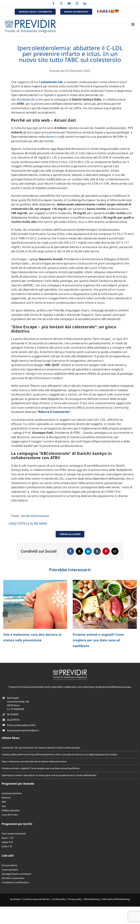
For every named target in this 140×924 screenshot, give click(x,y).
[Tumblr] (97, 551)
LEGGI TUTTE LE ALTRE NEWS (28, 523)
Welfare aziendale (10, 810)
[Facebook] (70, 551)
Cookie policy (59, 899)
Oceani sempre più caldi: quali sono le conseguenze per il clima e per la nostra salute (103, 640)
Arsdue (16, 899)
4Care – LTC (7, 837)
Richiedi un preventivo (13, 878)
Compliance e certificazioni (15, 882)
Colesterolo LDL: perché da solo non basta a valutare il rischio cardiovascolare (41, 747)
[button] (5, 614)
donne (50, 137)
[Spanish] (112, 11)
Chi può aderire (9, 865)
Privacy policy (75, 899)
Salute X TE (7, 842)
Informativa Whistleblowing (116, 899)
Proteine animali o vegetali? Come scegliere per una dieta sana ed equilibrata (40, 768)
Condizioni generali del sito (36, 899)
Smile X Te (7, 846)
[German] (117, 11)
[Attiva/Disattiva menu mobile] (133, 24)
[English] (103, 11)
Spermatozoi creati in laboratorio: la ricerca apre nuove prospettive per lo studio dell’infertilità (31, 640)
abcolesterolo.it (27, 99)
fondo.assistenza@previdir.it (21, 725)
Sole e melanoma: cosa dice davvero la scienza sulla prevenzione (34, 761)
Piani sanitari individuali (14, 833)
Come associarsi (10, 869)
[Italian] (99, 11)
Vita (4, 806)
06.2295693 (12, 714)
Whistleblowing (92, 899)
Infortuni (6, 797)
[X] (79, 551)
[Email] (114, 551)
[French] (108, 11)
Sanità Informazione (35, 516)
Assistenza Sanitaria (12, 793)
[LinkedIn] (88, 551)
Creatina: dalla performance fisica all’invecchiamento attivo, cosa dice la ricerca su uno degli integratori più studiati (59, 754)
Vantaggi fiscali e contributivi (16, 873)
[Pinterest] (106, 551)
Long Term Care (10, 814)
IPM (4, 801)
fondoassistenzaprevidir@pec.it (23, 730)
